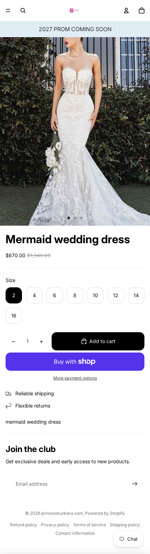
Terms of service (89, 524)
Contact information (75, 533)
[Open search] (23, 10)
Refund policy (23, 524)
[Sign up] (134, 484)
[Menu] (8, 10)
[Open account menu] (126, 10)
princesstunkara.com (62, 513)
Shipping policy (125, 524)
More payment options (75, 378)
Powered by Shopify (105, 513)
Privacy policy (55, 524)
